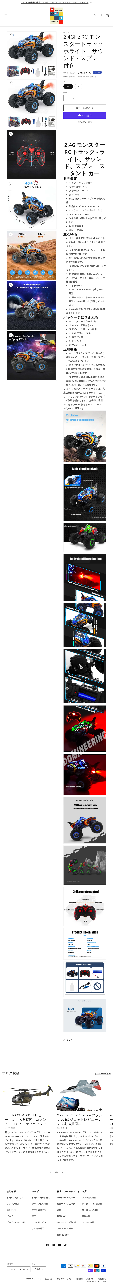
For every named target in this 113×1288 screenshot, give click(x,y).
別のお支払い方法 (85, 122)
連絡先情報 (102, 1279)
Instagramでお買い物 (66, 1222)
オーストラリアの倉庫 (92, 1204)
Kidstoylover (36, 1279)
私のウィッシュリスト (67, 1204)
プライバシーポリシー (65, 1279)
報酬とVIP (61, 1216)
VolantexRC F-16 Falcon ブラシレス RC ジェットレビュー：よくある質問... (79, 1119)
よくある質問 (38, 1228)
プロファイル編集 (65, 1228)
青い (68, 86)
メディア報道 (13, 1204)
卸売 (34, 1216)
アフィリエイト (39, 1222)
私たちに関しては (15, 1197)
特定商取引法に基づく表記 (96, 1282)
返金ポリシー (49, 1279)
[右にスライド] (63, 1172)
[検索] (95, 16)
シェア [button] (70, 1040)
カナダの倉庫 (88, 1222)
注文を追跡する (39, 1210)
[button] (6, 16)
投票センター (63, 1235)
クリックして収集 (40, 1204)
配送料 (66, 77)
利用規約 (79, 1279)
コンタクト (12, 1210)
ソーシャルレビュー (66, 1197)
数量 (65, 92)
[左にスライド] (50, 1172)
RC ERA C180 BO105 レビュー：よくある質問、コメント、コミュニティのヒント (26, 1119)
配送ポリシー (90, 1279)
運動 (59, 1210)
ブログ (10, 1216)
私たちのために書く (41, 1197)
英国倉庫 (86, 1216)
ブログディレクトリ (16, 1222)
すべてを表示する (103, 1073)
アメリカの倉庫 (89, 1197)
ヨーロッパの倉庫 (90, 1210)
